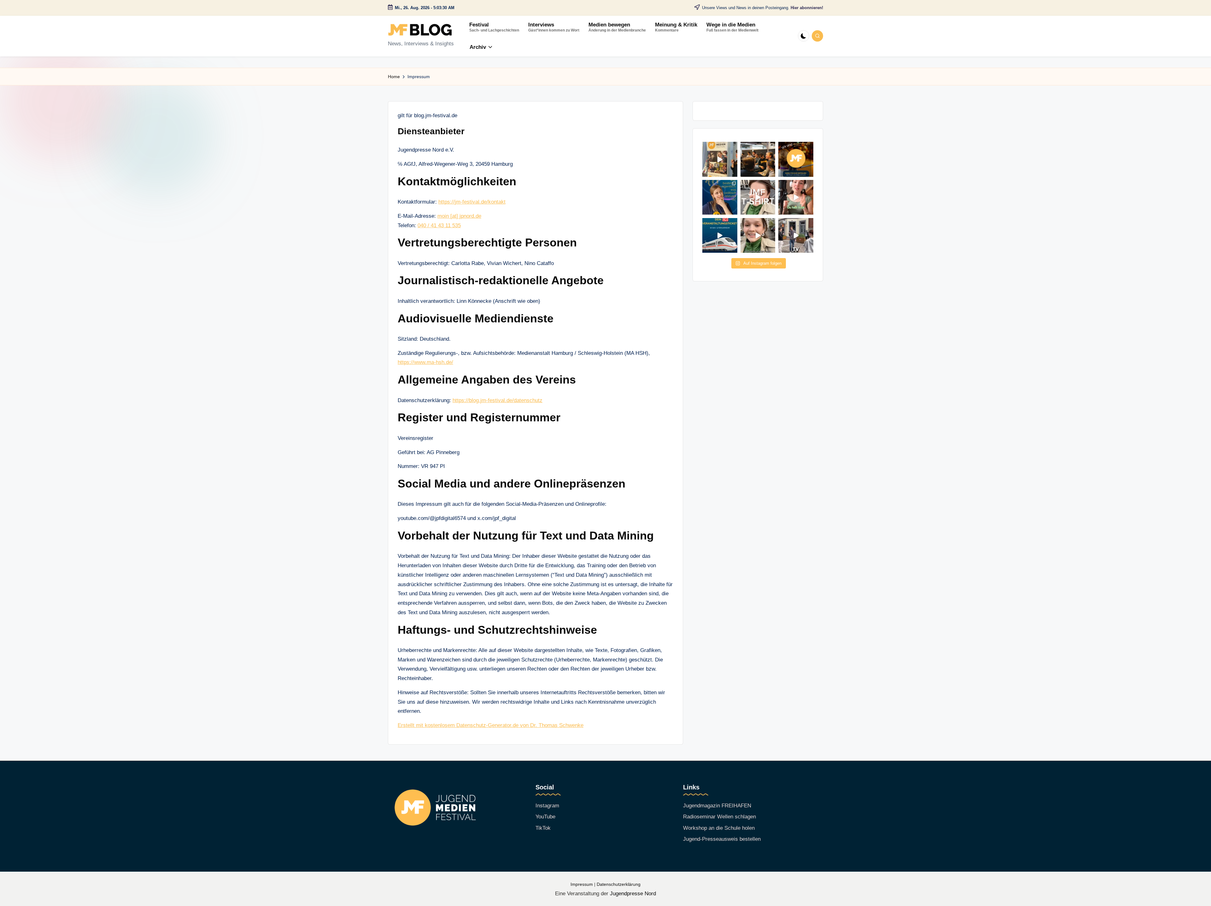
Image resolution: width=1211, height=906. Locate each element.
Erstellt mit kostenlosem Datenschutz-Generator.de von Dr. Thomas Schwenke (490, 725)
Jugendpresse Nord (633, 894)
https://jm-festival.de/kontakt (472, 202)
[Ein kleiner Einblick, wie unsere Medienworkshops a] (757, 159)
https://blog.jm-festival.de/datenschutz (497, 400)
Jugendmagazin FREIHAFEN (717, 806)
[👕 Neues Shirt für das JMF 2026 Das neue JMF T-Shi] (757, 197)
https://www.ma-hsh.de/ (425, 362)
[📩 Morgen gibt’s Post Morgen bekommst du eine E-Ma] (757, 235)
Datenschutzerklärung (619, 884)
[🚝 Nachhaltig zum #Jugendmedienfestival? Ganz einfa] (719, 235)
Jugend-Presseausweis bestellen (722, 839)
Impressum (581, 884)
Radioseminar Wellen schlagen (719, 817)
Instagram (547, 806)
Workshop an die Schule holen (719, 828)
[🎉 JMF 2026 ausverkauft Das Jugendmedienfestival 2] (795, 159)
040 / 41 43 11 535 (439, 225)
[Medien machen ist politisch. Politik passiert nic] (719, 197)
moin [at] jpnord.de (459, 216)
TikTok (543, 828)
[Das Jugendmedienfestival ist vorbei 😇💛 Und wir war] (719, 159)
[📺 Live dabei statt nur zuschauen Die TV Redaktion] (795, 235)
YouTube (545, 817)
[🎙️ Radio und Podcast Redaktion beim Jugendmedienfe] (795, 197)
